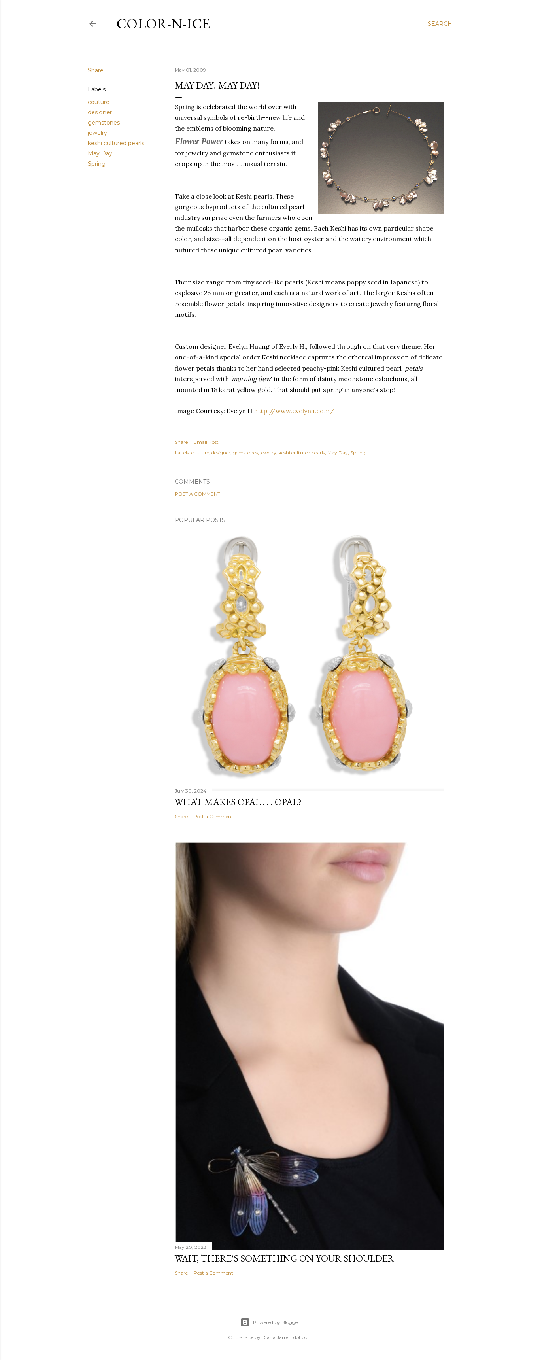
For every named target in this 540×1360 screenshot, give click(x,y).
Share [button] (96, 70)
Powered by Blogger (276, 1322)
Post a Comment (197, 494)
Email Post (206, 442)
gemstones (104, 122)
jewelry (97, 132)
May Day (100, 153)
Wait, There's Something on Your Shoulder (284, 1258)
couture (99, 102)
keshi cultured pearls (116, 143)
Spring (97, 163)
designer (100, 112)
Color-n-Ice (163, 23)
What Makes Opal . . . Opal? (238, 802)
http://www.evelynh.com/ (294, 411)
